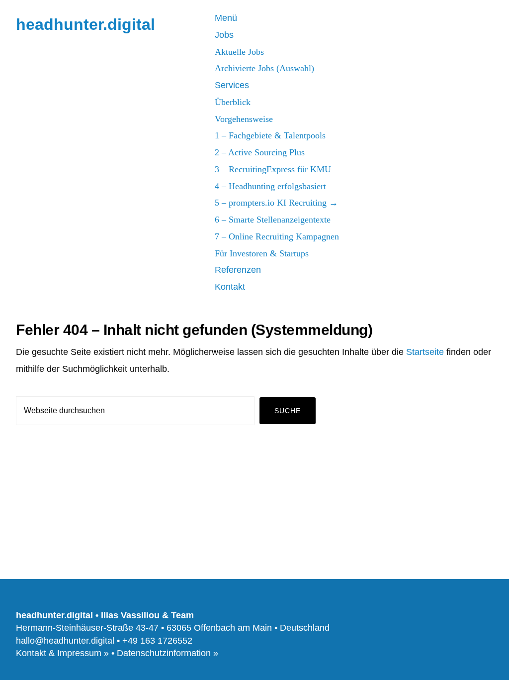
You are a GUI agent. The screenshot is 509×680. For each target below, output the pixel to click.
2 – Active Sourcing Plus (260, 152)
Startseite (425, 352)
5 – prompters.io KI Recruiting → (276, 203)
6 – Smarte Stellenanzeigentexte (273, 220)
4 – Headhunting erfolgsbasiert (270, 186)
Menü (226, 18)
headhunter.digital (85, 24)
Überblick (233, 102)
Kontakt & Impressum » (62, 653)
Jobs (224, 35)
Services (232, 85)
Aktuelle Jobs (239, 52)
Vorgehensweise (244, 119)
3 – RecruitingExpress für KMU (273, 169)
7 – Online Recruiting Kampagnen (277, 236)
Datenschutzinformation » (167, 653)
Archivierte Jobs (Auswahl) (264, 68)
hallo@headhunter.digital (65, 641)
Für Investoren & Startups (262, 253)
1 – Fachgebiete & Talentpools (270, 135)
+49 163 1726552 (157, 641)
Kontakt (230, 287)
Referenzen (238, 270)
